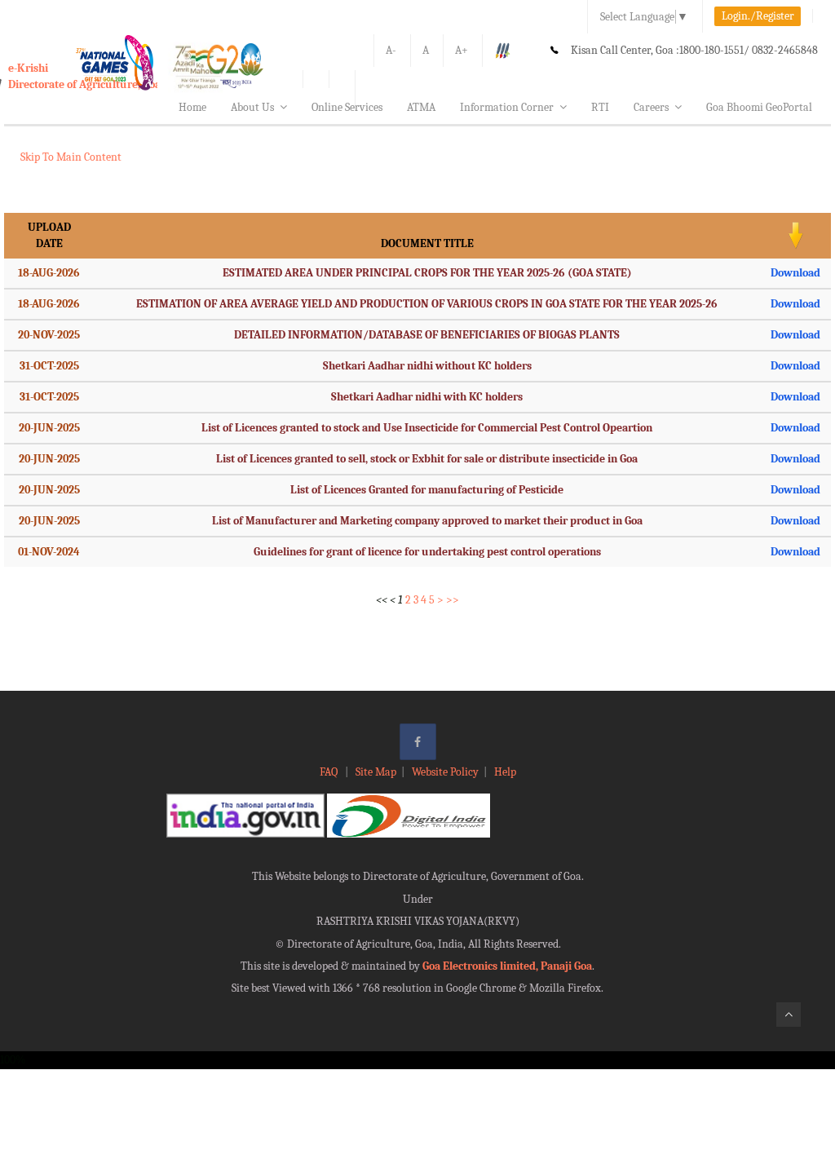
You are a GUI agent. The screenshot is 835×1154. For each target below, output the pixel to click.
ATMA (421, 107)
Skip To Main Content (70, 157)
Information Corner (507, 107)
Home (192, 107)
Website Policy (445, 772)
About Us (252, 107)
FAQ (330, 772)
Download (795, 273)
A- (391, 50)
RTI (600, 107)
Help (505, 772)
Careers (651, 107)
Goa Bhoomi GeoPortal (759, 107)
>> (452, 600)
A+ (461, 50)
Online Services (346, 107)
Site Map (376, 772)
